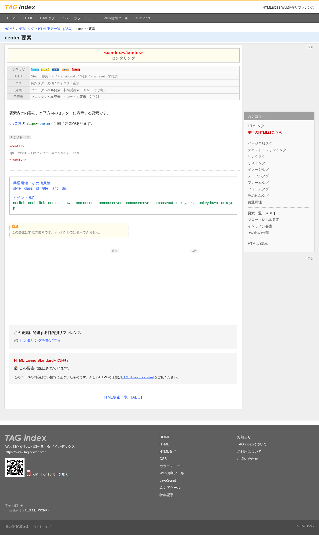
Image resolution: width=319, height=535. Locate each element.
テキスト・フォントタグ (267, 150)
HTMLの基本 (258, 244)
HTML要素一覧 (49, 29)
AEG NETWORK (36, 510)
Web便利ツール (116, 18)
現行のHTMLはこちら (265, 132)
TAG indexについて (252, 444)
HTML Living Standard (137, 377)
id (37, 188)
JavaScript (142, 18)
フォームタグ (258, 189)
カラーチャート (86, 18)
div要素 (15, 123)
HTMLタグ (47, 18)
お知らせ (244, 437)
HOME (12, 18)
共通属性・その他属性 (31, 183)
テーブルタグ (258, 176)
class (28, 188)
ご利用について (249, 451)
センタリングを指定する (39, 340)
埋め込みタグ (258, 196)
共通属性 (255, 202)
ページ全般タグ (260, 143)
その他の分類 (258, 233)
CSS (64, 18)
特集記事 (167, 495)
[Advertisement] (84, 282)
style (17, 188)
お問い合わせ (247, 459)
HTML (28, 18)
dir (64, 188)
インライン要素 (74, 97)
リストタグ (256, 163)
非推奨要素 (71, 90)
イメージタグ (258, 169)
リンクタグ (256, 156)
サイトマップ (42, 526)
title (45, 188)
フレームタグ (258, 182)
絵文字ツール (170, 488)
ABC (136, 397)
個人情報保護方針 (17, 526)
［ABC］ (67, 29)
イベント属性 (24, 198)
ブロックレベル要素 (45, 90)
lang (55, 188)
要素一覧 (255, 213)
